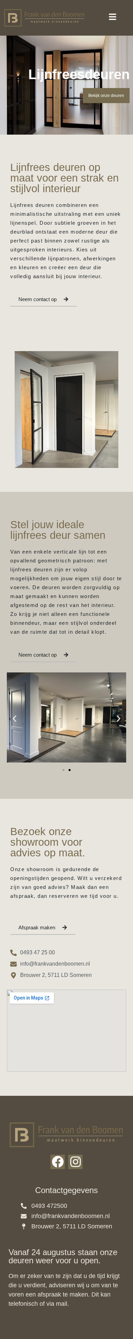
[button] (14, 718)
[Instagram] (75, 1162)
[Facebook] (57, 1162)
